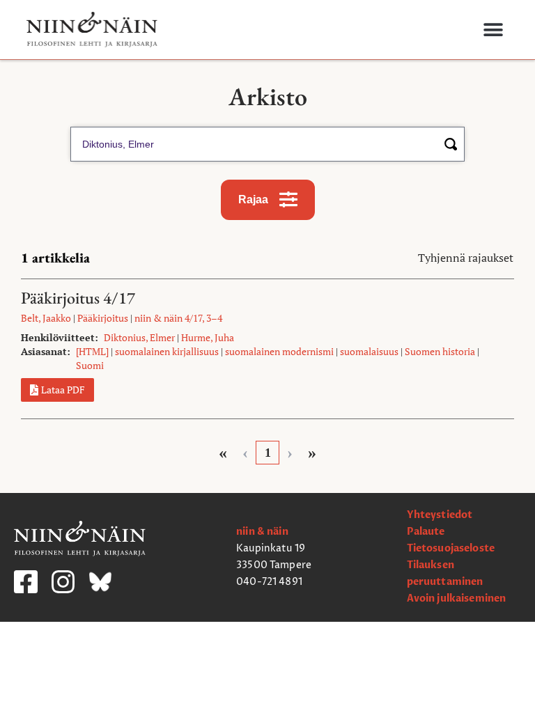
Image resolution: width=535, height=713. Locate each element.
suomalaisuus (369, 351)
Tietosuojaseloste (451, 548)
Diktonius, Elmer (139, 337)
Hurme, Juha (207, 337)
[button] (493, 29)
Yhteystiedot (440, 515)
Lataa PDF (63, 389)
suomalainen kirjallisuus (167, 351)
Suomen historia (440, 351)
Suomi (90, 365)
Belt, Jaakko (46, 317)
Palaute (426, 531)
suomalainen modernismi (279, 351)
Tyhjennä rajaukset (465, 257)
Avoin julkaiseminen (456, 598)
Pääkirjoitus (102, 317)
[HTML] (92, 351)
